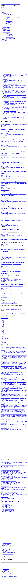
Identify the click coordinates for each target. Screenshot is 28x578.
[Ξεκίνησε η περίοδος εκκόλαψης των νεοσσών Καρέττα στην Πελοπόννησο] (14, 190)
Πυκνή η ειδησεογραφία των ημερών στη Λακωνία (14, 97)
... (3, 327)
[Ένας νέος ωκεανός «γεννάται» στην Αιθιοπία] (11, 309)
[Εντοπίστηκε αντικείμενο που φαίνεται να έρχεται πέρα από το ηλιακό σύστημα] (14, 258)
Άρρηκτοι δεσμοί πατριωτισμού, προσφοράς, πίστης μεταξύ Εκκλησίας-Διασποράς (15, 110)
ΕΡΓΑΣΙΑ (8, 18)
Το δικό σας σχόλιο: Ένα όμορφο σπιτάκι (9, 471)
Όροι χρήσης (6, 571)
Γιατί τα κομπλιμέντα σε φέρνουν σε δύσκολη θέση (14, 91)
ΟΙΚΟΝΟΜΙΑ (9, 16)
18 (3, 332)
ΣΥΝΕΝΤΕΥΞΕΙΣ (7, 30)
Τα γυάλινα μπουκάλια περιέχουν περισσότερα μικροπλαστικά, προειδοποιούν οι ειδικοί (13, 285)
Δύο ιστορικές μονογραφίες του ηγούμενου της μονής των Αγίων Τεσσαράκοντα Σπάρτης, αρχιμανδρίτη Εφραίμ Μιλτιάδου (15, 75)
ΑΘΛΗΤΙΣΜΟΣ (6, 28)
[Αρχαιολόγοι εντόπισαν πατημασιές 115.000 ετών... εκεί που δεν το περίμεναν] (14, 147)
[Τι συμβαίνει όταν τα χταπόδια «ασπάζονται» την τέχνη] (13, 167)
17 (3, 331)
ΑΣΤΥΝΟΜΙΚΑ (9, 22)
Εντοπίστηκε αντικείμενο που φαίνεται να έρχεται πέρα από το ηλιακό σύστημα (12, 263)
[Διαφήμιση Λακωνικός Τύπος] (7, 498)
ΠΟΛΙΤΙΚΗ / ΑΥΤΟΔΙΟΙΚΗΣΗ (13, 17)
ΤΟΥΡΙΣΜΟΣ (9, 24)
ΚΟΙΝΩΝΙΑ (8, 14)
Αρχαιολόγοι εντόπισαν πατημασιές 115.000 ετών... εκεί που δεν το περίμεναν (13, 152)
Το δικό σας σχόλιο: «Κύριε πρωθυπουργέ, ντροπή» (12, 490)
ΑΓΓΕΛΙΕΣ (5, 40)
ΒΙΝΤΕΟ (5, 29)
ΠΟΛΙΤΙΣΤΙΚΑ (6, 27)
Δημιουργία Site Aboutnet (6, 576)
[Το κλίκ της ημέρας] (5, 338)
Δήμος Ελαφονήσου (7, 505)
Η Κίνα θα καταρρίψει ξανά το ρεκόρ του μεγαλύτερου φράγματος (12, 163)
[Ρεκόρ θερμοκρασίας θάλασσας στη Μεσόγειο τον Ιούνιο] (14, 289)
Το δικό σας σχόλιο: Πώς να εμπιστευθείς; (10, 483)
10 (3, 322)
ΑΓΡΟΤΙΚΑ (8, 23)
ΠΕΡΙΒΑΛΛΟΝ (9, 35)
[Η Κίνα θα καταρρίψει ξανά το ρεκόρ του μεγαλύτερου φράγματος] (14, 158)
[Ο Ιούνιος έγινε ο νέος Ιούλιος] (8, 299)
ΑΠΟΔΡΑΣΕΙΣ (9, 37)
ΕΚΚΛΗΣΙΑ (9, 21)
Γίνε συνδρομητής (7, 574)
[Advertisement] (14, 56)
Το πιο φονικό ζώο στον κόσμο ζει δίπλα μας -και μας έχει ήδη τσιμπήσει (13, 130)
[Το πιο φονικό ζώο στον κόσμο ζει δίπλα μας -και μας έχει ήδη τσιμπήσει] (14, 125)
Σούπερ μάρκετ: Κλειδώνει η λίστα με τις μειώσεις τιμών (13, 406)
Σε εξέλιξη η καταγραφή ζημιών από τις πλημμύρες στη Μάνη (14, 387)
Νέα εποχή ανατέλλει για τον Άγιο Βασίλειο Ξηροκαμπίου (13, 414)
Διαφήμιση (5, 572)
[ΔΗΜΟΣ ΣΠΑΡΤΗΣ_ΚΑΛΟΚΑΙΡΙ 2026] (10, 4)
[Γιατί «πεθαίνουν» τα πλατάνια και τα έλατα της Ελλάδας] (13, 245)
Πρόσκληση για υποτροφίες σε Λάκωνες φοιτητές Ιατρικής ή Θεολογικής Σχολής (14, 83)
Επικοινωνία (6, 569)
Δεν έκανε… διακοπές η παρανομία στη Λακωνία (14, 90)
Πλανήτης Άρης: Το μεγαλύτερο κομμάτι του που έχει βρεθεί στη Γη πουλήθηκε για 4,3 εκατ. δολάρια (14, 183)
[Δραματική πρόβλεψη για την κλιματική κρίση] (11, 235)
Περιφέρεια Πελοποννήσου (9, 511)
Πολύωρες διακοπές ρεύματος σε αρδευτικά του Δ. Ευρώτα (13, 411)
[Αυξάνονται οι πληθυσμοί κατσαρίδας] (9, 225)
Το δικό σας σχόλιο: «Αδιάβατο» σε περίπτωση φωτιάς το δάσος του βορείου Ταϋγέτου (13, 465)
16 (3, 330)
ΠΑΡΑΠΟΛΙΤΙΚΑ (7, 25)
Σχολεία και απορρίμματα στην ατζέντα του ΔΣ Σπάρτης (13, 383)
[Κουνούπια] (3, 342)
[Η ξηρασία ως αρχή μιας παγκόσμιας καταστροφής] (12, 267)
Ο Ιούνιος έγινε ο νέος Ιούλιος (9, 303)
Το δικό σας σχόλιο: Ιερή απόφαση (8, 481)
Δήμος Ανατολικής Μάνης (8, 509)
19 (3, 333)
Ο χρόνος (3, 468)
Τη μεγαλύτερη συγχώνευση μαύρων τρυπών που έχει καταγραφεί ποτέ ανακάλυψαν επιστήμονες (13, 220)
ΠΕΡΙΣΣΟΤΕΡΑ (4, 133)
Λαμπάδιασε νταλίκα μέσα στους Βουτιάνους (13, 106)
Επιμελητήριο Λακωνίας (8, 510)
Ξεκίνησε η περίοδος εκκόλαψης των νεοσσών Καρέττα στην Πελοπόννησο (13, 194)
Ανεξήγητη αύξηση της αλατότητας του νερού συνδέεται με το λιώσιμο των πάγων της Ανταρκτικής (13, 208)
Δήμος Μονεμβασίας (7, 507)
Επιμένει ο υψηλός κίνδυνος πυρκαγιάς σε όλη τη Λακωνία (13, 356)
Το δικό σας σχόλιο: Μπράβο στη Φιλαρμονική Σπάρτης (13, 473)
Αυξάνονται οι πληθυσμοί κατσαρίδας (11, 229)
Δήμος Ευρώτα (6, 506)
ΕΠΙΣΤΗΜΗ (9, 34)
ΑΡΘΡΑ (8, 33)
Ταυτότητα (5, 570)
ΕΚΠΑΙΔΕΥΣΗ (9, 19)
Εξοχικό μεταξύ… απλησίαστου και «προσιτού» (11, 429)
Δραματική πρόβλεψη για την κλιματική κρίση (14, 239)
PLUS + (5, 39)
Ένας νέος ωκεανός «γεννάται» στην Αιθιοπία (13, 313)
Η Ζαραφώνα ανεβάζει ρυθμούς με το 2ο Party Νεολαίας (13, 363)
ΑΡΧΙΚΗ (5, 12)
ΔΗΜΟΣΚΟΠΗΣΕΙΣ (10, 38)
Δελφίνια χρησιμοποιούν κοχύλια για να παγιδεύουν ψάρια (13, 416)
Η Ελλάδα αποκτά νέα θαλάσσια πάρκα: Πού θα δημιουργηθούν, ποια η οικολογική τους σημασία (14, 141)
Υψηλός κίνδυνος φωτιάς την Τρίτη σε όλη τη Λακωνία (12, 409)
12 (3, 325)
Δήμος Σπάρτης (6, 504)
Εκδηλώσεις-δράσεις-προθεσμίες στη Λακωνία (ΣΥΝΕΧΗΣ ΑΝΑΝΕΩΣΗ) (13, 104)
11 (3, 324)
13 (3, 326)
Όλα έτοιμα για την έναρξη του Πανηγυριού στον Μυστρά (13, 368)
